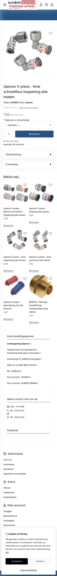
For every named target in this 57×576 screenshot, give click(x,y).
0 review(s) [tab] (12, 164)
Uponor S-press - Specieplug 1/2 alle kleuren (13, 305)
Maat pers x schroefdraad (16, 120)
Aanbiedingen (9, 497)
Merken (7, 488)
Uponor (29, 102)
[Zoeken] (52, 4)
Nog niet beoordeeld (28, 108)
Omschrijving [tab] (13, 154)
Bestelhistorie (10, 516)
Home (6, 13)
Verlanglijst (8, 520)
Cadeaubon (8, 492)
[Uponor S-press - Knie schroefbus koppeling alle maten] (28, 78)
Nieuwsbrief (9, 525)
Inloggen (7, 511)
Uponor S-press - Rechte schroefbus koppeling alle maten (14, 211)
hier (7, 552)
